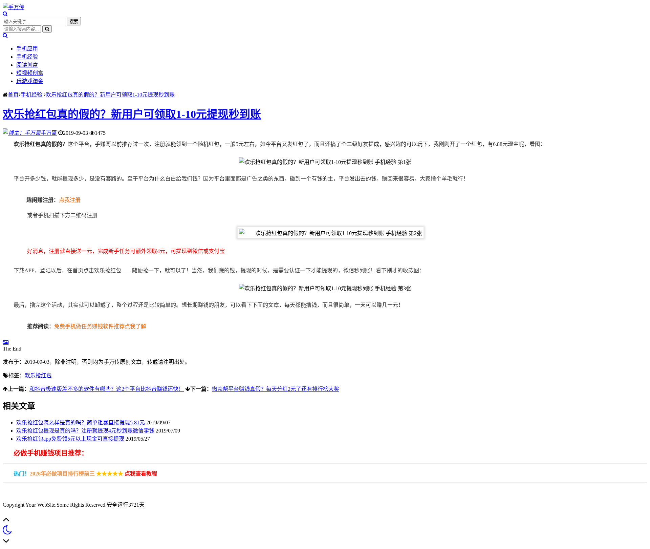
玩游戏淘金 (29, 81)
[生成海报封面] (5, 342)
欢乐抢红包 (38, 375)
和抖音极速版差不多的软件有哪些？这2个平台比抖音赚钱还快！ (106, 389)
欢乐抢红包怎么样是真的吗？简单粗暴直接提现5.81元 (80, 422)
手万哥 (49, 133)
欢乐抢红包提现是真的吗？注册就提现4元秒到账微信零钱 (85, 431)
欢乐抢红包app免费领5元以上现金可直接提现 (70, 439)
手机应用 (27, 48)
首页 (13, 95)
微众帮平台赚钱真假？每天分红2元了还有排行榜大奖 (275, 389)
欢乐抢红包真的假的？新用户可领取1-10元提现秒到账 (110, 95)
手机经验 (27, 57)
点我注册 (70, 200)
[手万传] (13, 7)
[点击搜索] (5, 14)
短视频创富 (29, 73)
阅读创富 (27, 65)
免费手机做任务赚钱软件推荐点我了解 (100, 326)
